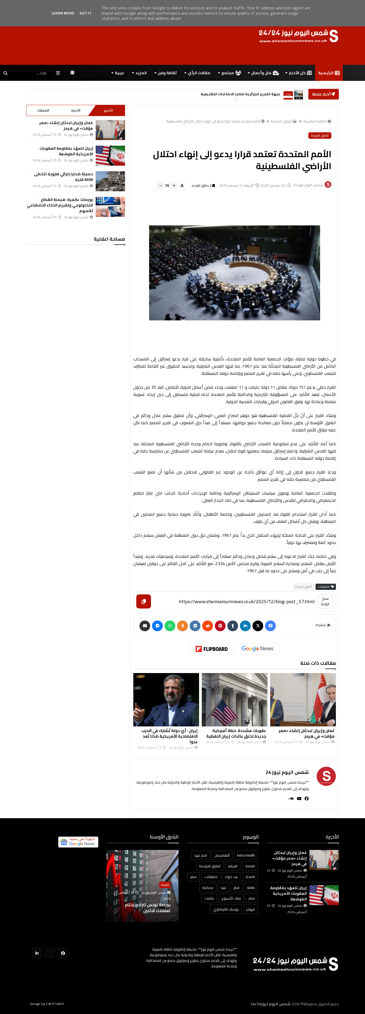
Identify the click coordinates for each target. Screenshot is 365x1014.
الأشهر (108, 110)
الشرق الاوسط (281, 121)
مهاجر (250, 909)
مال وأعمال (261, 72)
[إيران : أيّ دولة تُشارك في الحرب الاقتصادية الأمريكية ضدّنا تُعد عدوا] (166, 699)
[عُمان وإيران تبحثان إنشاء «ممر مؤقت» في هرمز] (303, 699)
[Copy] (143, 601)
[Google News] (257, 649)
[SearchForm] (5, 73)
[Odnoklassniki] (182, 626)
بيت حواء (231, 876)
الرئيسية (325, 72)
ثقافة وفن (167, 72)
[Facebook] (270, 626)
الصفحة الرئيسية (315, 121)
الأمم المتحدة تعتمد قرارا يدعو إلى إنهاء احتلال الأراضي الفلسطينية (213, 121)
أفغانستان (222, 855)
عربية (119, 72)
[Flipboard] (211, 649)
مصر (251, 898)
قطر (236, 887)
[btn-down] (160, 185)
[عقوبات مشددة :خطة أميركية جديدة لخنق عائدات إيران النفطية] (234, 699)
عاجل (288, 95)
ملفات (209, 898)
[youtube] (297, 798)
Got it (85, 13)
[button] (175, 886)
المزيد (141, 72)
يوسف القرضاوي (226, 909)
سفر (193, 876)
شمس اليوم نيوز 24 (287, 772)
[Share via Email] (144, 626)
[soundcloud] (289, 798)
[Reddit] (207, 626)
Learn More (63, 13)
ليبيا (223, 887)
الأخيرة (75, 110)
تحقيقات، (211, 876)
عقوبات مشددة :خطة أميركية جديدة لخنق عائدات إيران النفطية (236, 733)
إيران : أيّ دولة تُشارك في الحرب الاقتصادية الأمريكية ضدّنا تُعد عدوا (169, 736)
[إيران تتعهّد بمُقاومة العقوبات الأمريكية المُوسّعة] (110, 156)
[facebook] (305, 798)
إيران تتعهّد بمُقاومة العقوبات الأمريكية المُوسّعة (66, 151)
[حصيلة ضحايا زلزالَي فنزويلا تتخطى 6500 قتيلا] (110, 181)
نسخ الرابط (325, 601)
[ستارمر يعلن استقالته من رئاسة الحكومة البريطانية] (298, 94)
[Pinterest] (220, 626)
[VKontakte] (195, 626)
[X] (258, 626)
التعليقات (43, 110)
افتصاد (250, 866)
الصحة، (250, 876)
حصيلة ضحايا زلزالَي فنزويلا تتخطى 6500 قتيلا (63, 176)
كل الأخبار (297, 72)
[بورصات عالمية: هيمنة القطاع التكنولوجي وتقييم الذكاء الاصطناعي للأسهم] (110, 207)
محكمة (207, 887)
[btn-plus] (173, 185)
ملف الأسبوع (231, 898)
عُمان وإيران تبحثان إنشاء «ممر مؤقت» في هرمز (307, 733)
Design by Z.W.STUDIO (47, 1004)
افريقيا (233, 866)
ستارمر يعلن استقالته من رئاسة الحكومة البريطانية (238, 94)
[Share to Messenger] (157, 626)
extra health (246, 855)
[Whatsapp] (170, 626)
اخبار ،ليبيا (201, 855)
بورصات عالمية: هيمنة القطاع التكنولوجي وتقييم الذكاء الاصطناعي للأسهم (60, 205)
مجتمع (228, 72)
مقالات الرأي (199, 72)
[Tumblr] (232, 626)
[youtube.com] (50, 953)
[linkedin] (245, 626)
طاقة (251, 887)
